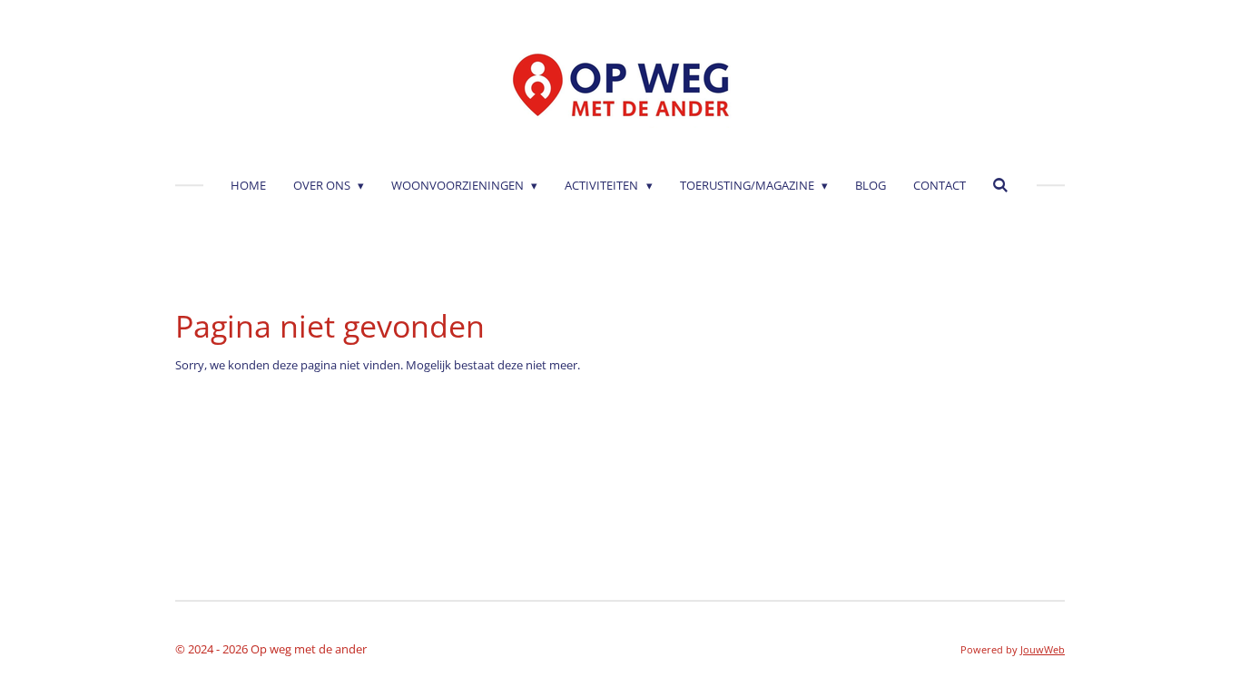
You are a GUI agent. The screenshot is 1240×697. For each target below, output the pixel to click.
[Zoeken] (1001, 185)
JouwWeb (1042, 649)
